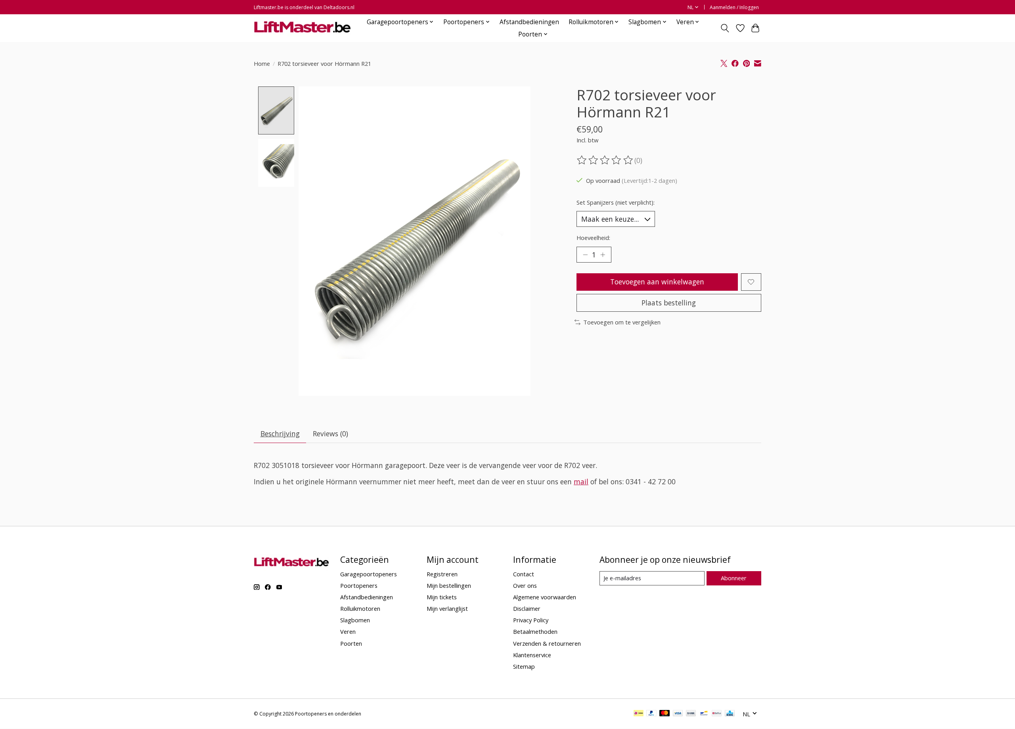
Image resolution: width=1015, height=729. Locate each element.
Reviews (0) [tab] (330, 433)
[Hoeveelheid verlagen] (585, 254)
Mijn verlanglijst (447, 608)
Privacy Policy (530, 620)
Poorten (351, 643)
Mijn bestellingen (449, 585)
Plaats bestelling (669, 302)
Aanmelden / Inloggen (734, 7)
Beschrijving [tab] (280, 433)
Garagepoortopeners (368, 574)
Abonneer (734, 578)
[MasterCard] (664, 714)
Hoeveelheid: (593, 238)
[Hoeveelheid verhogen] (602, 254)
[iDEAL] (638, 714)
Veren (348, 631)
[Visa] (678, 714)
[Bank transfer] (691, 714)
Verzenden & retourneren (547, 643)
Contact (523, 574)
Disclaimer (526, 608)
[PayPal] (651, 714)
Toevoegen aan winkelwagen (657, 281)
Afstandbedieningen (529, 22)
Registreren (442, 574)
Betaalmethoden (535, 631)
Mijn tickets (442, 597)
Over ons (525, 585)
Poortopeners (358, 585)
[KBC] (730, 714)
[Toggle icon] (725, 28)
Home (262, 63)
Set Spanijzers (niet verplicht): (615, 202)
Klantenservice (532, 655)
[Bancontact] (704, 714)
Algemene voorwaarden (544, 597)
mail (581, 481)
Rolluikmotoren (360, 608)
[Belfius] (717, 714)
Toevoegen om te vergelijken (622, 322)
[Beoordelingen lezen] (605, 160)
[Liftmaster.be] (302, 28)
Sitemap (524, 666)
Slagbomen (355, 620)
